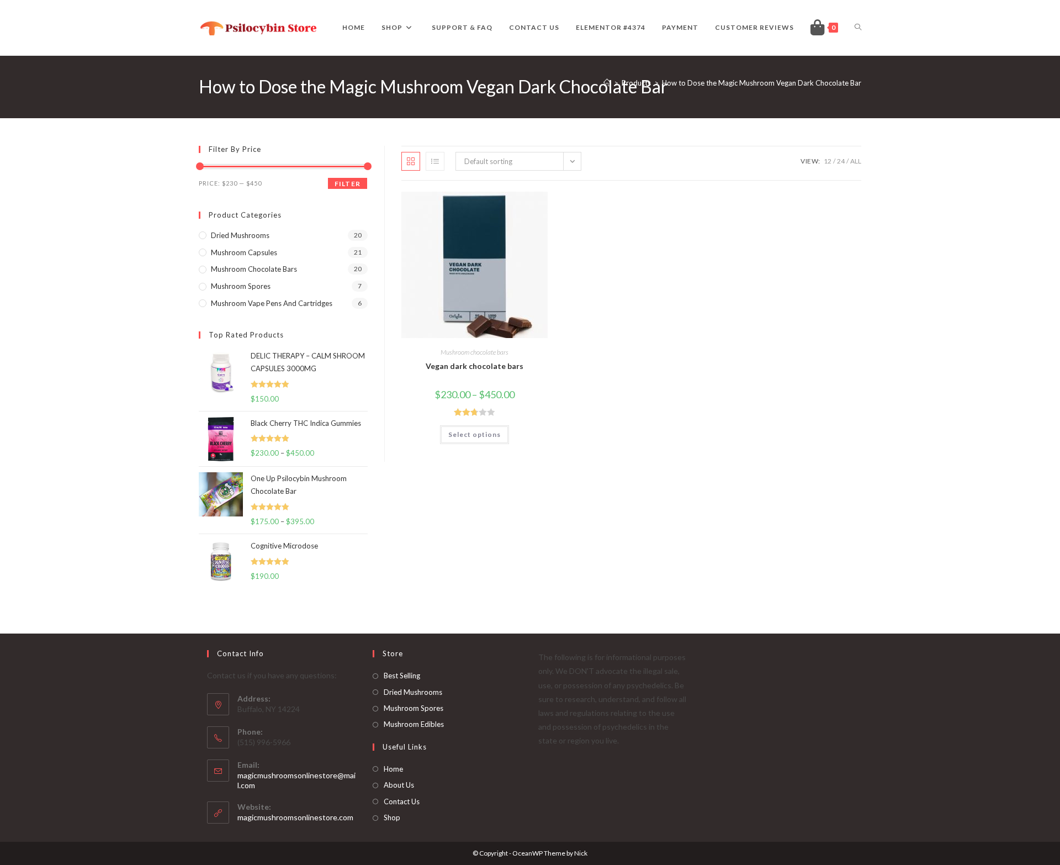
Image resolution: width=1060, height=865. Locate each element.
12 (827, 161)
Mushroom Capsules (244, 252)
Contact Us (402, 801)
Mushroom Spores (241, 286)
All (855, 161)
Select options (474, 434)
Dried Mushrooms (413, 692)
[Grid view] (410, 161)
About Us (399, 784)
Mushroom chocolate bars (474, 352)
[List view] (435, 161)
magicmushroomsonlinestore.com (295, 817)
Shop (392, 817)
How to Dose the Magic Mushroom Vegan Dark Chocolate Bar (761, 82)
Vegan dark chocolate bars (474, 366)
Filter (348, 184)
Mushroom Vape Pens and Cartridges (271, 303)
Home (393, 768)
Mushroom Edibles (414, 724)
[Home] (607, 82)
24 (841, 161)
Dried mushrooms (240, 235)
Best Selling (402, 675)
